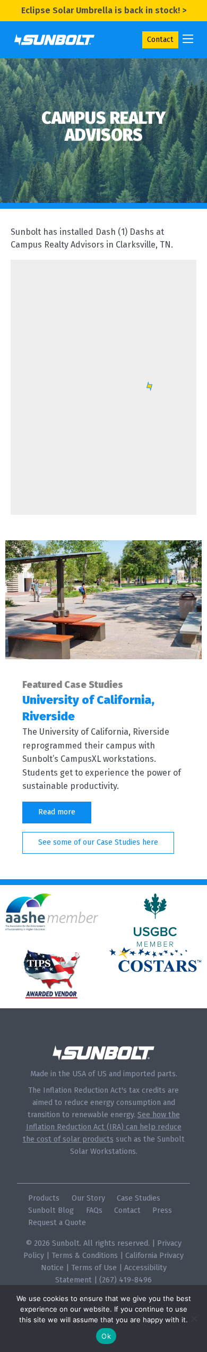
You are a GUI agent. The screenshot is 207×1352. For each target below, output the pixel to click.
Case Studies (138, 1198)
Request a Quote (57, 1222)
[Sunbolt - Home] (54, 39)
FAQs (94, 1210)
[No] (193, 1318)
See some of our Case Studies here (98, 842)
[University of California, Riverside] (103, 599)
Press (162, 1210)
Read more (56, 812)
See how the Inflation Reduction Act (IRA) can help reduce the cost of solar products (102, 1127)
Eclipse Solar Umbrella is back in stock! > (103, 10)
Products (43, 1198)
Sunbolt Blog (51, 1210)
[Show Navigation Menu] (188, 39)
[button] (149, 386)
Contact (160, 39)
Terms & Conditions (84, 1255)
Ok (106, 1336)
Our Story (88, 1198)
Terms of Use (94, 1267)
